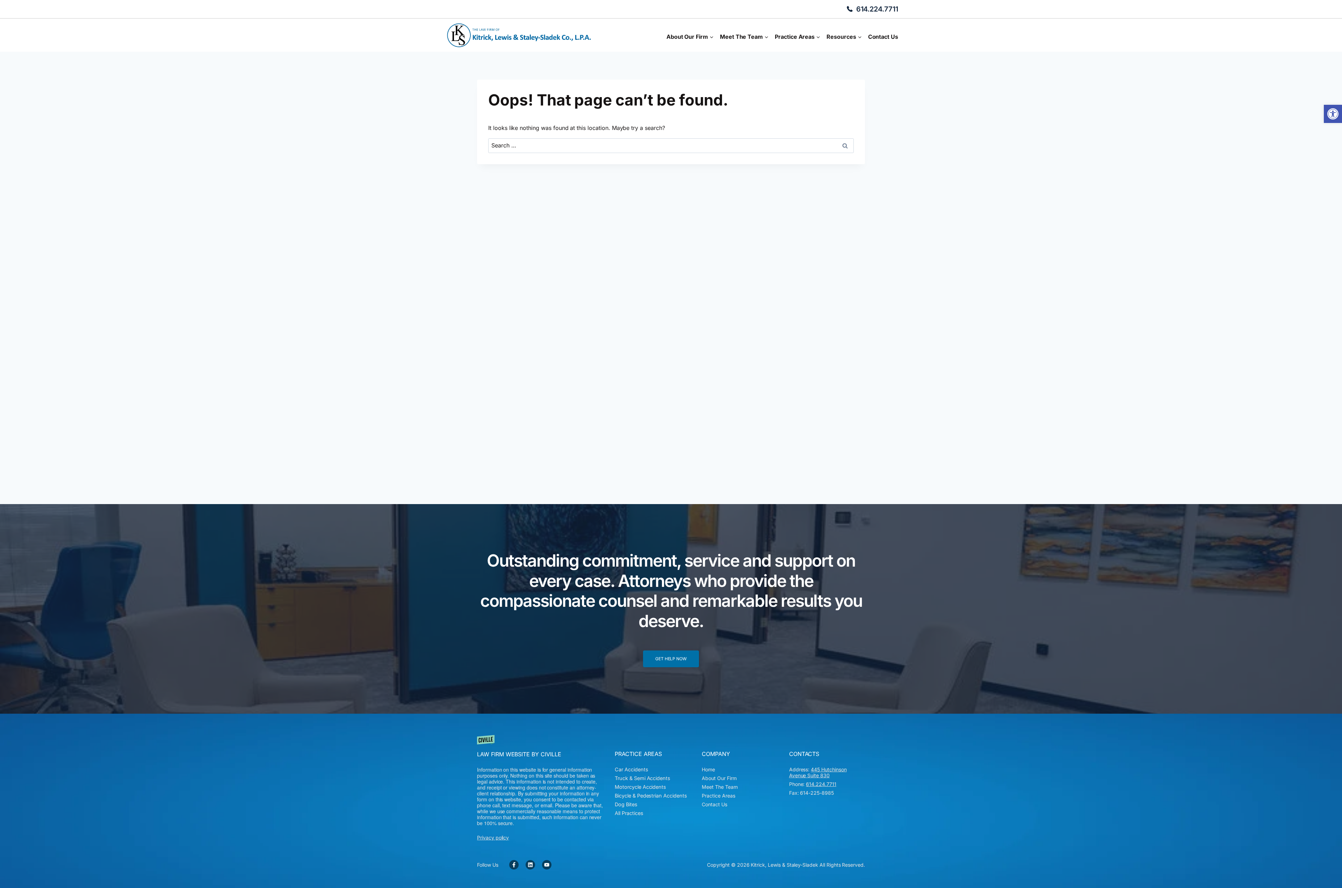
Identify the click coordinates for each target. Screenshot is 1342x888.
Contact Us (883, 36)
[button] (1333, 114)
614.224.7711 (877, 9)
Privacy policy (493, 837)
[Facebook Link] (514, 864)
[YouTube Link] (546, 864)
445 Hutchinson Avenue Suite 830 (818, 772)
